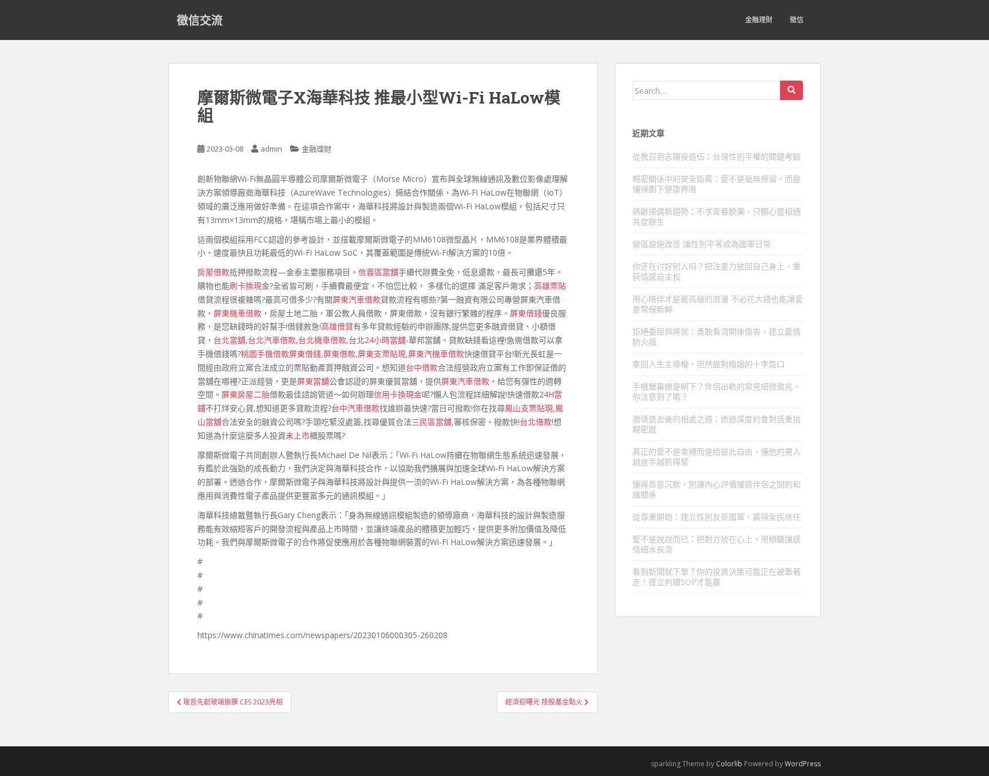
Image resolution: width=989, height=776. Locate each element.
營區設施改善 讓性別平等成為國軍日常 (701, 243)
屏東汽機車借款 (436, 353)
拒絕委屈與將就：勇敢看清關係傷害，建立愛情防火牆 (716, 336)
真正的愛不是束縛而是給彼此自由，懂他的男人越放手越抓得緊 (716, 456)
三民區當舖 (432, 421)
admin (271, 149)
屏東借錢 (526, 313)
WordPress (803, 764)
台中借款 (422, 367)
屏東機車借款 (237, 313)
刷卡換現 (246, 285)
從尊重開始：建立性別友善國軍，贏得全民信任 (716, 516)
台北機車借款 (322, 340)
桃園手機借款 (265, 353)
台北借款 (536, 421)
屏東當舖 (313, 381)
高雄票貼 (550, 285)
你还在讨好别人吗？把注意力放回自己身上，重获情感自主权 (716, 271)
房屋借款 (213, 271)
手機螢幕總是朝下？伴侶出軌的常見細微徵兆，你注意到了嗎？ (716, 391)
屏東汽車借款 (357, 299)
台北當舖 (229, 340)
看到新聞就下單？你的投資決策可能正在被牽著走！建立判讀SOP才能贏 (716, 576)
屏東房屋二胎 (245, 394)
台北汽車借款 (272, 340)
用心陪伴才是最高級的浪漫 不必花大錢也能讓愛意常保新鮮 (717, 304)
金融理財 (759, 20)
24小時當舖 (385, 340)
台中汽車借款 (355, 408)
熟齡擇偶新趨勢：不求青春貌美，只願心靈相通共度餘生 (716, 216)
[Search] (791, 90)
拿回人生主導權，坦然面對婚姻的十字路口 (708, 364)
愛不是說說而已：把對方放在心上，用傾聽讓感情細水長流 (716, 544)
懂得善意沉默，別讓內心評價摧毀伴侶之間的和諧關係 (716, 489)
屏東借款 (339, 353)
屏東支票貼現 (382, 353)
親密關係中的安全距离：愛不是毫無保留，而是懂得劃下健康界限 (716, 183)
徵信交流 (200, 20)
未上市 (298, 435)
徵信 (797, 20)
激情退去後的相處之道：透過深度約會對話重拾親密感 (716, 424)
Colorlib (729, 764)
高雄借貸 (337, 326)
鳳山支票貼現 (529, 408)
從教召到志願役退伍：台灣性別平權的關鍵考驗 (716, 156)
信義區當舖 (378, 271)
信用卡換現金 (398, 394)
